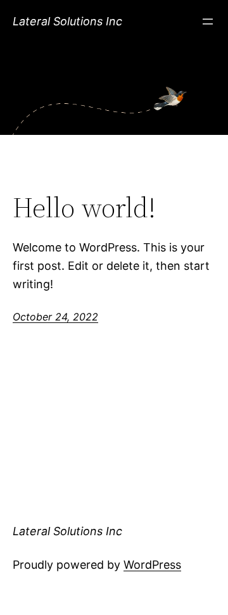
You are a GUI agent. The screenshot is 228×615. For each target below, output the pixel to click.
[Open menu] (207, 21)
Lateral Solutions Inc (67, 21)
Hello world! (84, 208)
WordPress (152, 564)
